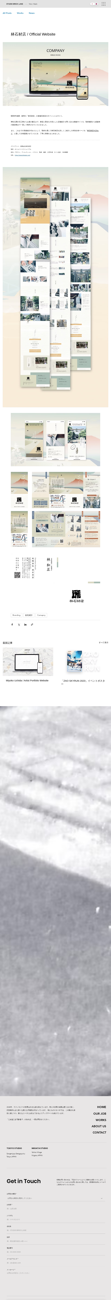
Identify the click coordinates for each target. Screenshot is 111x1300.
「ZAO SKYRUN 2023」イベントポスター (83, 682)
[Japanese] (92, 4)
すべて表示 (103, 642)
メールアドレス (12, 1259)
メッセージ (10, 1269)
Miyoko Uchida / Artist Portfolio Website (27, 680)
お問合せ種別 (11, 1194)
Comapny (41, 615)
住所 (8, 1237)
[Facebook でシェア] (12, 624)
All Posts (7, 13)
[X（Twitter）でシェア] (18, 624)
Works (20, 13)
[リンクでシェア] (32, 624)
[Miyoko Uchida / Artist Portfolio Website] (28, 661)
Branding (16, 615)
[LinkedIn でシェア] (25, 624)
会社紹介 (29, 615)
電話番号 (10, 1248)
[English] (96, 4)
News (32, 13)
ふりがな (10, 1215)
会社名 (9, 1226)
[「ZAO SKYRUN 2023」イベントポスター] (83, 661)
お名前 (9, 1204)
